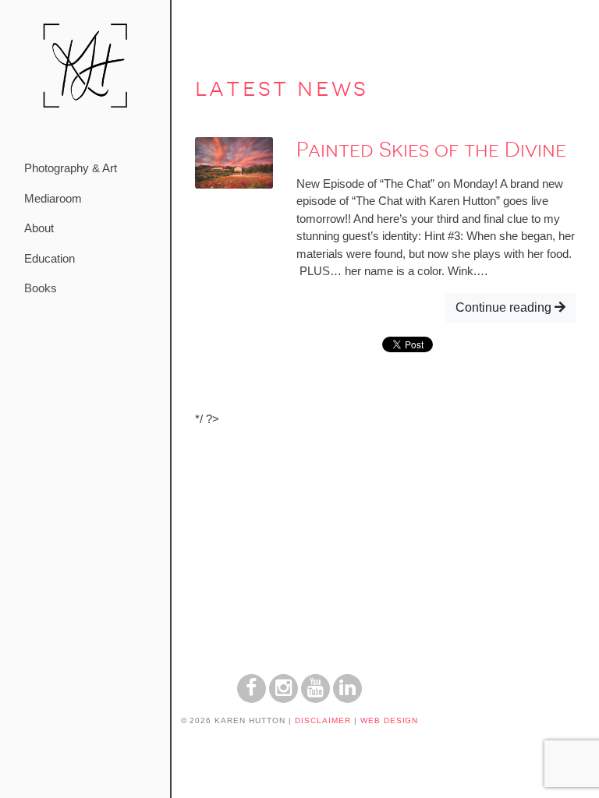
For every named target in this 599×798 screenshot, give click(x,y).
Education (49, 258)
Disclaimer (323, 720)
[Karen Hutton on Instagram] (283, 698)
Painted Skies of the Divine (431, 150)
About (39, 228)
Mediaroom (53, 198)
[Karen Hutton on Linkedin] (347, 698)
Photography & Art (70, 168)
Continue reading (505, 307)
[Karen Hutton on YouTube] (315, 698)
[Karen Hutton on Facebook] (251, 698)
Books (40, 288)
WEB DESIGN (389, 720)
